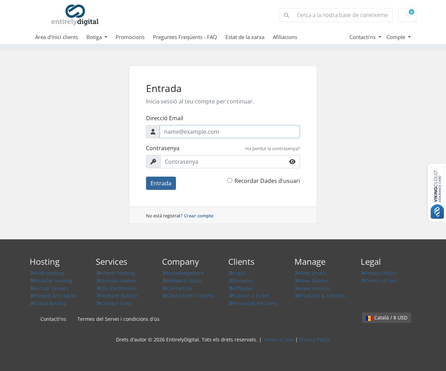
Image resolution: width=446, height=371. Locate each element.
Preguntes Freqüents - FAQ (185, 36)
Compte (396, 36)
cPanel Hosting (118, 273)
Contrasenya (162, 148)
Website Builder (119, 295)
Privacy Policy (381, 273)
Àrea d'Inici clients (56, 36)
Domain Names (119, 280)
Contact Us (179, 288)
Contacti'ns (363, 36)
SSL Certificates (118, 288)
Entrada (161, 183)
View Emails (313, 273)
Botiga (94, 36)
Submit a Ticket (251, 295)
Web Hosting (49, 273)
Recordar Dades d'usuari (267, 181)
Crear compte (198, 215)
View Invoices (314, 288)
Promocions (130, 36)
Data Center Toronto (190, 295)
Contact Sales (116, 303)
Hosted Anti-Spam (55, 295)
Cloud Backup (50, 303)
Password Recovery (255, 303)
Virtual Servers (51, 288)
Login (239, 273)
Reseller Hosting (53, 280)
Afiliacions (285, 36)
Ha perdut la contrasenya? (272, 148)
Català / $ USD (390, 317)
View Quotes (313, 280)
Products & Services (322, 295)
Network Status (184, 280)
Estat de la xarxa (244, 36)
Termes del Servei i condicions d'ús (118, 319)
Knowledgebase (185, 273)
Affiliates (243, 288)
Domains (243, 280)
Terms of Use (381, 280)
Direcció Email (164, 118)
